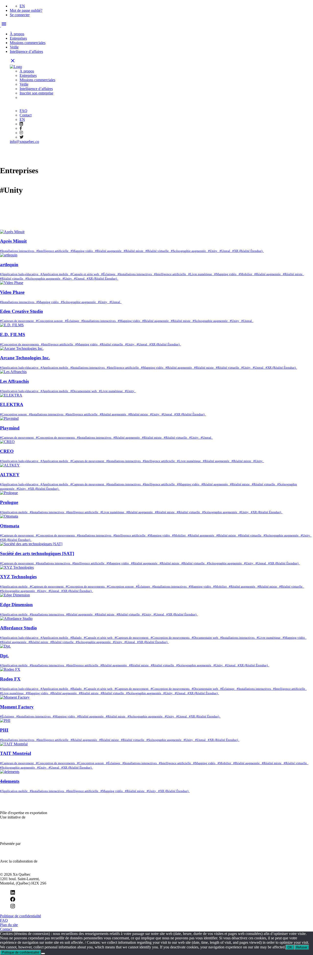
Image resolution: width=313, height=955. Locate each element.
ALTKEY (10, 474)
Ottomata (9, 525)
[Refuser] (43, 953)
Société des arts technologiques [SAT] (37, 553)
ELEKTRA (11, 404)
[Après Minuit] (12, 232)
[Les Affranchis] (13, 372)
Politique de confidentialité (20, 916)
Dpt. (4, 655)
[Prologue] (9, 493)
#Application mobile (55, 274)
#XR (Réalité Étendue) (248, 251)
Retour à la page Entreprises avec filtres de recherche (43, 223)
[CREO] (7, 442)
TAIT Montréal (15, 753)
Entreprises (18, 38)
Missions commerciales (27, 43)
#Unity (214, 251)
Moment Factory (17, 706)
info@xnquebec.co (24, 141)
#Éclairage (109, 274)
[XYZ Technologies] (17, 567)
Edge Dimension (16, 604)
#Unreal (226, 251)
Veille (14, 47)
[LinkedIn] (13, 894)
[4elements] (9, 772)
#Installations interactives (18, 251)
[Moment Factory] (15, 697)
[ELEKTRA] (11, 395)
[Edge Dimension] (15, 595)
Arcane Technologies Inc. (25, 357)
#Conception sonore (50, 321)
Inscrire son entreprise (36, 93)
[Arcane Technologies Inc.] (22, 348)
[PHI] (5, 720)
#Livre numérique (201, 274)
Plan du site (9, 925)
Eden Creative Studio (21, 311)
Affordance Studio (18, 627)
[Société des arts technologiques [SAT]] (31, 544)
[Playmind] (9, 418)
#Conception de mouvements (20, 344)
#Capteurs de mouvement (18, 321)
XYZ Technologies (18, 576)
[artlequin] (8, 255)
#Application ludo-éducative (20, 274)
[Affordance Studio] (16, 618)
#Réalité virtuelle (158, 251)
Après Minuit (13, 241)
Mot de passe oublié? (26, 10)
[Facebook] (13, 901)
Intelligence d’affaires (26, 51)
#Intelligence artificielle (53, 251)
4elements (9, 781)
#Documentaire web (84, 391)
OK (290, 947)
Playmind (10, 428)
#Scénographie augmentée (189, 251)
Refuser (301, 947)
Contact (26, 115)
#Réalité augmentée (109, 251)
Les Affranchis (14, 381)
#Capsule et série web (85, 274)
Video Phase (12, 292)
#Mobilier (246, 274)
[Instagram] (13, 908)
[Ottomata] (9, 516)
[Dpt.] (5, 646)
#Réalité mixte (134, 251)
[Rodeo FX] (10, 669)
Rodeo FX (10, 679)
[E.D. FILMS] (12, 325)
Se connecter (20, 15)
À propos (17, 34)
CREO (7, 451)
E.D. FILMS (12, 334)
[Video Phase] (11, 283)
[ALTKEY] (10, 465)
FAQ (23, 111)
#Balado (77, 637)
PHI (4, 730)
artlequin (9, 264)
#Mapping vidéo (83, 251)
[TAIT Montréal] (14, 744)
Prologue (9, 502)
